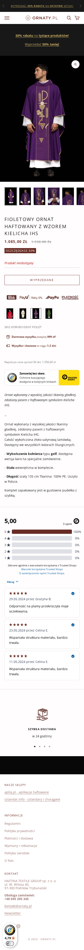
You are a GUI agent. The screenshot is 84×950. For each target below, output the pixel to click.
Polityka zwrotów (16, 853)
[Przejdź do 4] (53, 196)
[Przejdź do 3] (39, 196)
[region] (42, 722)
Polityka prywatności (19, 831)
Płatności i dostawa (18, 838)
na (42, 35)
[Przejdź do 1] (10, 196)
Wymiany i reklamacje (20, 846)
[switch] (10, 943)
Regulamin (12, 823)
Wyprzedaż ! (42, 44)
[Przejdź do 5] (68, 196)
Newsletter (12, 913)
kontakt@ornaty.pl (18, 906)
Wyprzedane (42, 280)
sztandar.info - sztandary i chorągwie (32, 799)
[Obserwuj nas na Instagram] (18, 926)
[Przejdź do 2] (25, 196)
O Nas (9, 860)
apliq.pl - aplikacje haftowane (26, 792)
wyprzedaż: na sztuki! (42, 5)
